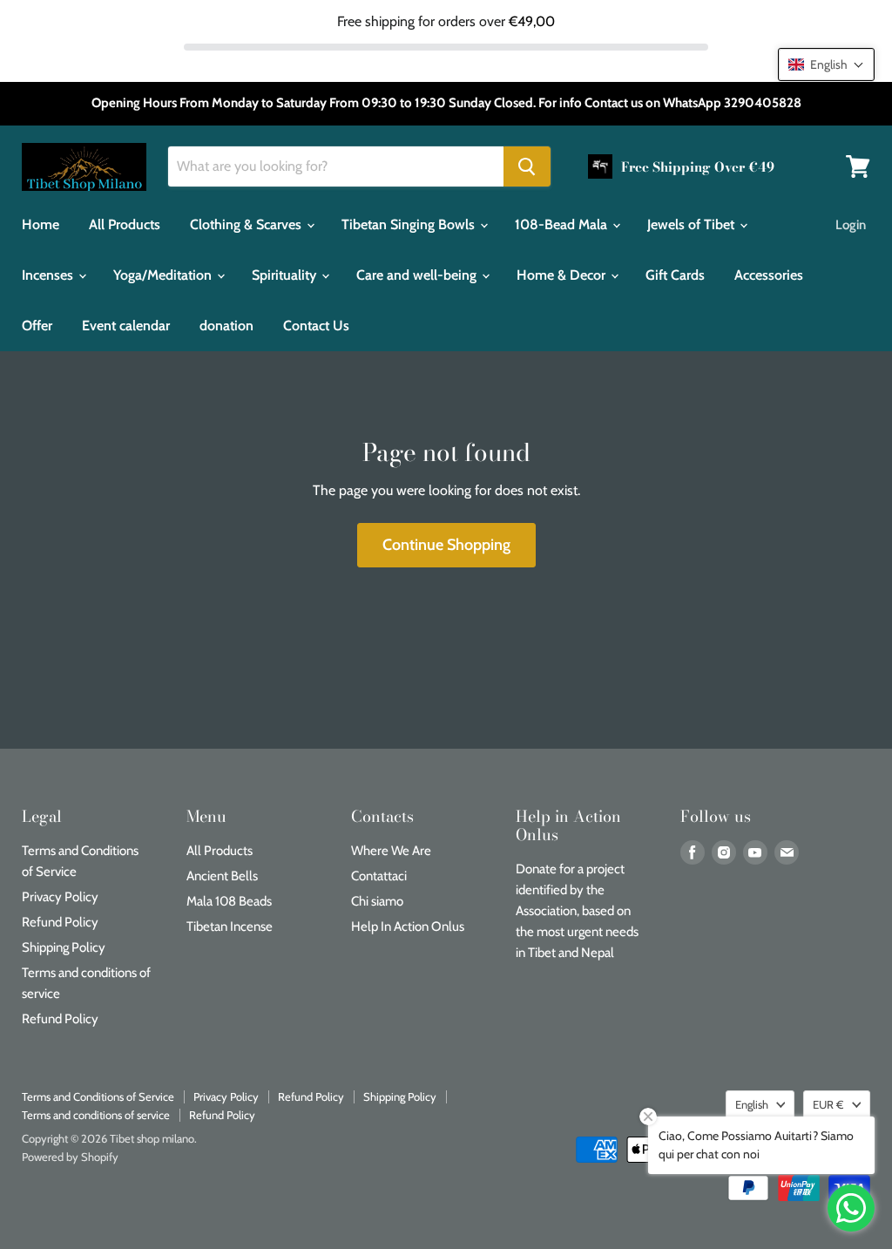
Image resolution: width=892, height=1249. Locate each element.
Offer (37, 325)
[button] (826, 64)
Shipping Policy (63, 947)
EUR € (828, 1104)
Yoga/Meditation (164, 275)
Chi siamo (377, 901)
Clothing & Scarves (247, 224)
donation (226, 325)
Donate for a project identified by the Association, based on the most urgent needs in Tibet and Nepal (577, 911)
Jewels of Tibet (692, 224)
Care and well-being (418, 275)
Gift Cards (675, 275)
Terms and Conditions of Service (98, 1096)
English (751, 1104)
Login (850, 225)
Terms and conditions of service (96, 1115)
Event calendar (126, 325)
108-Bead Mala (563, 224)
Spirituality (286, 275)
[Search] (527, 166)
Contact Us (316, 325)
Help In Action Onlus (407, 926)
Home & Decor (563, 275)
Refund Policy (60, 922)
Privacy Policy (60, 897)
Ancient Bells (222, 876)
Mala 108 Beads (229, 901)
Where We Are (391, 851)
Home (40, 224)
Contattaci (379, 876)
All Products (124, 224)
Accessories (768, 275)
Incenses (49, 275)
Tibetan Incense (229, 926)
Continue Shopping (446, 544)
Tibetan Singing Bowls (409, 224)
